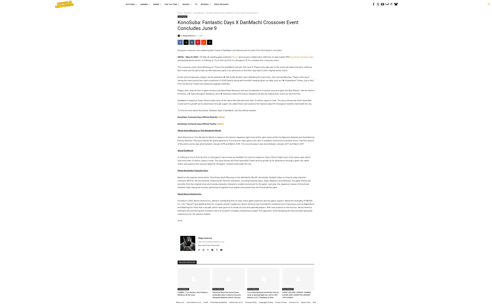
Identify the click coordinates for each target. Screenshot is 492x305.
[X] (186, 42)
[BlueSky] (396, 4)
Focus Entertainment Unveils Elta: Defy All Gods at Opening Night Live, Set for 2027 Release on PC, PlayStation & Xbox (263, 294)
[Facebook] (373, 4)
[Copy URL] (209, 42)
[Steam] (387, 4)
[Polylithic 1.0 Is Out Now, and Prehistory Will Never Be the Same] (194, 279)
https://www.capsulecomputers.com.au (211, 242)
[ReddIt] (203, 42)
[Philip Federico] (179, 35)
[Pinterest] (391, 4)
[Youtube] (382, 4)
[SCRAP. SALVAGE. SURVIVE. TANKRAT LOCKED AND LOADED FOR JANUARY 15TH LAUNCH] (298, 279)
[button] (489, 4)
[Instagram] (203, 249)
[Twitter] (378, 4)
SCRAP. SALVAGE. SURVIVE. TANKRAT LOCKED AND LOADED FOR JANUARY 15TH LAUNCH (296, 294)
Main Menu (188, 13)
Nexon (235, 57)
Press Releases (198, 13)
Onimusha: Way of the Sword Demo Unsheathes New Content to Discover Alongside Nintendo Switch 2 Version (226, 294)
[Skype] (212, 249)
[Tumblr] (191, 42)
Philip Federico (188, 36)
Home (180, 13)
